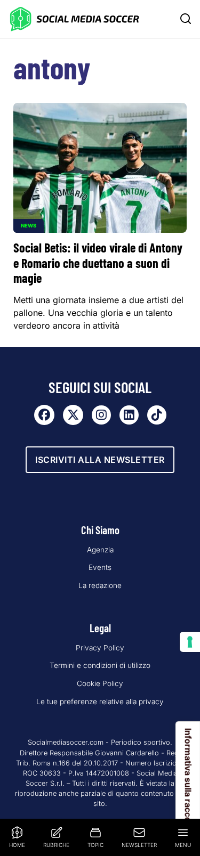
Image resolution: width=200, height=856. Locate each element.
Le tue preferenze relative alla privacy (100, 701)
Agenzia (100, 549)
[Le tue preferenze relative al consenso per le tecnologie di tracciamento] (190, 642)
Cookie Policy (100, 683)
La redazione (100, 585)
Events (100, 567)
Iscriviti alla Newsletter (100, 459)
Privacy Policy (100, 647)
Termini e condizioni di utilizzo (100, 665)
